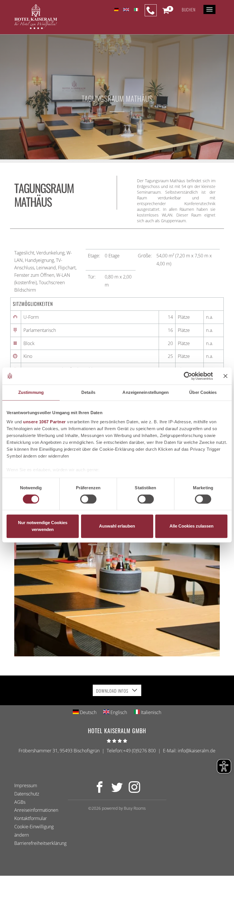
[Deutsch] (116, 9)
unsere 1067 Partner (44, 421)
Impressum (25, 785)
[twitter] (117, 790)
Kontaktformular (30, 818)
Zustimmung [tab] (31, 392)
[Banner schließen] (225, 376)
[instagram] (134, 790)
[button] (165, 12)
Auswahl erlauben (117, 526)
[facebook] (99, 790)
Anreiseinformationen (36, 810)
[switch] (88, 499)
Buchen (188, 10)
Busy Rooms (135, 808)
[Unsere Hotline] (150, 10)
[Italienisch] (136, 9)
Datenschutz (26, 793)
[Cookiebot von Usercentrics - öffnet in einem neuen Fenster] (188, 376)
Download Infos (113, 690)
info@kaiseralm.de (196, 750)
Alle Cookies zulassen (191, 526)
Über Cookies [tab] (203, 392)
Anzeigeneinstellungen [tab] (145, 392)
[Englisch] (126, 9)
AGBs (19, 802)
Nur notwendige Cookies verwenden (42, 526)
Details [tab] (88, 392)
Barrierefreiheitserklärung (40, 843)
